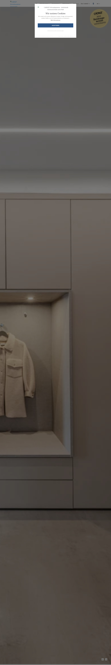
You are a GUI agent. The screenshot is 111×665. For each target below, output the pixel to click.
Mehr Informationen (55, 20)
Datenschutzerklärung (68, 36)
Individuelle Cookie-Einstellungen (55, 30)
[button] (106, 659)
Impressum (61, 36)
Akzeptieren (55, 25)
